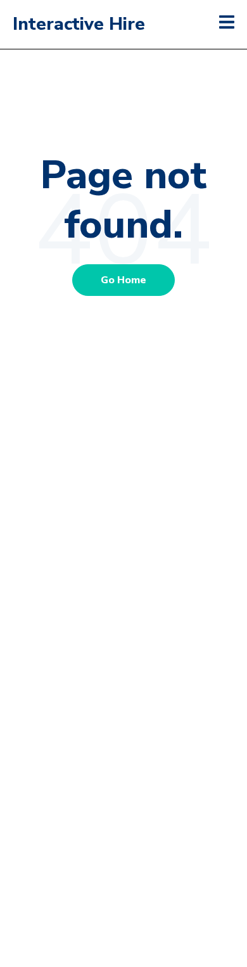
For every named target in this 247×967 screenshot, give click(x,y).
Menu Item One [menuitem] (123, 506)
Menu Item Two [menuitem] (124, 541)
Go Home (123, 280)
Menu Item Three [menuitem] (124, 575)
